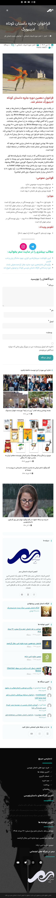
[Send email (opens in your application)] (25, 2)
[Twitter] (25, 862)
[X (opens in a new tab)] (35, 2)
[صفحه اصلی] (50, 36)
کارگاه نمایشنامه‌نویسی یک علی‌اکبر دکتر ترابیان (35, 805)
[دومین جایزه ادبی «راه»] (46, 657)
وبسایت (49, 332)
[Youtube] (31, 733)
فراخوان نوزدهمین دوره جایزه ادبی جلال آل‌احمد (24, 643)
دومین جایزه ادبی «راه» (33, 656)
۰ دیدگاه (7, 45)
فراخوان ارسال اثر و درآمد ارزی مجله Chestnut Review (24, 669)
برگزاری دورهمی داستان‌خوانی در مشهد (18, 688)
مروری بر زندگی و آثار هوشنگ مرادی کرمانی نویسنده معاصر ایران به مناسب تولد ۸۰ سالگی (28, 457)
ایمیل (50, 321)
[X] (28, 594)
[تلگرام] (32, 246)
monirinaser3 (41, 695)
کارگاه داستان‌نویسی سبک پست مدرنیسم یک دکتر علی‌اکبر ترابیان (28, 810)
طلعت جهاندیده (40, 715)
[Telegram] (22, 594)
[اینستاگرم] (23, 246)
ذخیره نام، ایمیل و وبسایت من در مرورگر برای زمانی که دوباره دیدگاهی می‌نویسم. (30, 348)
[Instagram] (34, 594)
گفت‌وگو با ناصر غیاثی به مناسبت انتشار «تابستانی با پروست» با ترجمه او (28, 469)
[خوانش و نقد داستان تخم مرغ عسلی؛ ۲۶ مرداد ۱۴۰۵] (46, 631)
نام (51, 310)
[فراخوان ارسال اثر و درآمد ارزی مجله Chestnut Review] (46, 670)
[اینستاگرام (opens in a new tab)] (32, 2)
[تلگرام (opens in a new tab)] (22, 2)
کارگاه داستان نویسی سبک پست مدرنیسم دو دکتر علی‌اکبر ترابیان (28, 815)
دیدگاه (50, 284)
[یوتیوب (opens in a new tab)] (29, 2)
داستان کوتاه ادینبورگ (29, 108)
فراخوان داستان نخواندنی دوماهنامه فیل (19, 715)
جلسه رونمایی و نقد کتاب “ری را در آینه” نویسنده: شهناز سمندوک (28, 411)
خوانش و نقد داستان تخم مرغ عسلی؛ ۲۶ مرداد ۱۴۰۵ (24, 630)
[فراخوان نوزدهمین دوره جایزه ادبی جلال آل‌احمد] (46, 644)
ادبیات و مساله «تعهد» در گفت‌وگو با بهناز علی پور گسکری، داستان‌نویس (28, 521)
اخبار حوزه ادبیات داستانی (26, 45)
